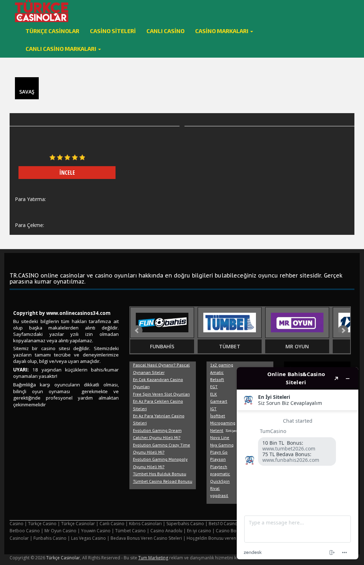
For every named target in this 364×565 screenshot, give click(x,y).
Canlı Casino (165, 30)
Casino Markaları (222, 30)
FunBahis (162, 346)
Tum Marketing (153, 558)
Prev (137, 330)
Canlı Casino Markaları (61, 48)
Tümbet (229, 346)
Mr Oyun (297, 346)
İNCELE (67, 172)
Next (343, 330)
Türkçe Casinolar (52, 30)
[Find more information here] (297, 463)
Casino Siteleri (113, 30)
